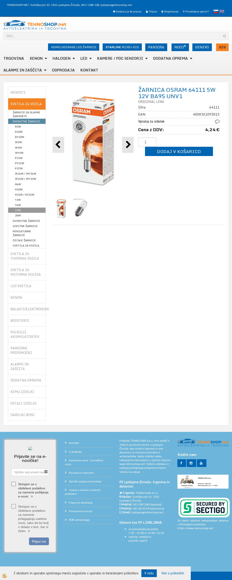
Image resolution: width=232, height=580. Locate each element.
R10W (19, 132)
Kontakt (89, 70)
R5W (18, 126)
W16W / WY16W (25, 173)
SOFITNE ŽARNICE (25, 226)
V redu (149, 573)
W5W (18, 147)
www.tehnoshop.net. (132, 464)
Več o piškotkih (172, 573)
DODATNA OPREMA (170, 58)
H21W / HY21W (24, 194)
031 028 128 (141, 504)
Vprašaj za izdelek (151, 121)
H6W (18, 184)
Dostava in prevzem (81, 473)
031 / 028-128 (90, 5)
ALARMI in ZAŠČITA (22, 70)
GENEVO (202, 47)
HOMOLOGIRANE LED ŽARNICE (73, 47)
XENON (36, 58)
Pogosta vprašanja (81, 502)
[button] (128, 145)
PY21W (19, 163)
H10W (19, 189)
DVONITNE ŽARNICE (26, 221)
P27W (19, 168)
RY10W (19, 137)
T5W (18, 210)
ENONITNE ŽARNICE (26, 121)
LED (83, 58)
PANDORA (156, 47)
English (221, 11)
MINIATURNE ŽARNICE (22, 233)
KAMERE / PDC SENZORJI (120, 58)
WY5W (19, 153)
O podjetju (75, 452)
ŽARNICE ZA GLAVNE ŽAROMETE (26, 114)
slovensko (215, 11)
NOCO (180, 47)
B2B (222, 47)
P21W (19, 158)
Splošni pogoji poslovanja (85, 481)
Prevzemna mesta (80, 511)
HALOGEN (61, 58)
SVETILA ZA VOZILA (26, 245)
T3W (18, 200)
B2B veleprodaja (79, 520)
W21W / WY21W (25, 179)
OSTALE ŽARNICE (24, 240)
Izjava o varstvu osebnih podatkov (82, 492)
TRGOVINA (13, 58)
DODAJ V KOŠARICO (179, 151)
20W (18, 215)
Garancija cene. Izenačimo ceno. (84, 462)
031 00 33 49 (141, 508)
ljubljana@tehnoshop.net (116, 5)
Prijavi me (39, 541)
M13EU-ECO (122, 47)
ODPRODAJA (63, 70)
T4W (18, 205)
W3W (18, 142)
